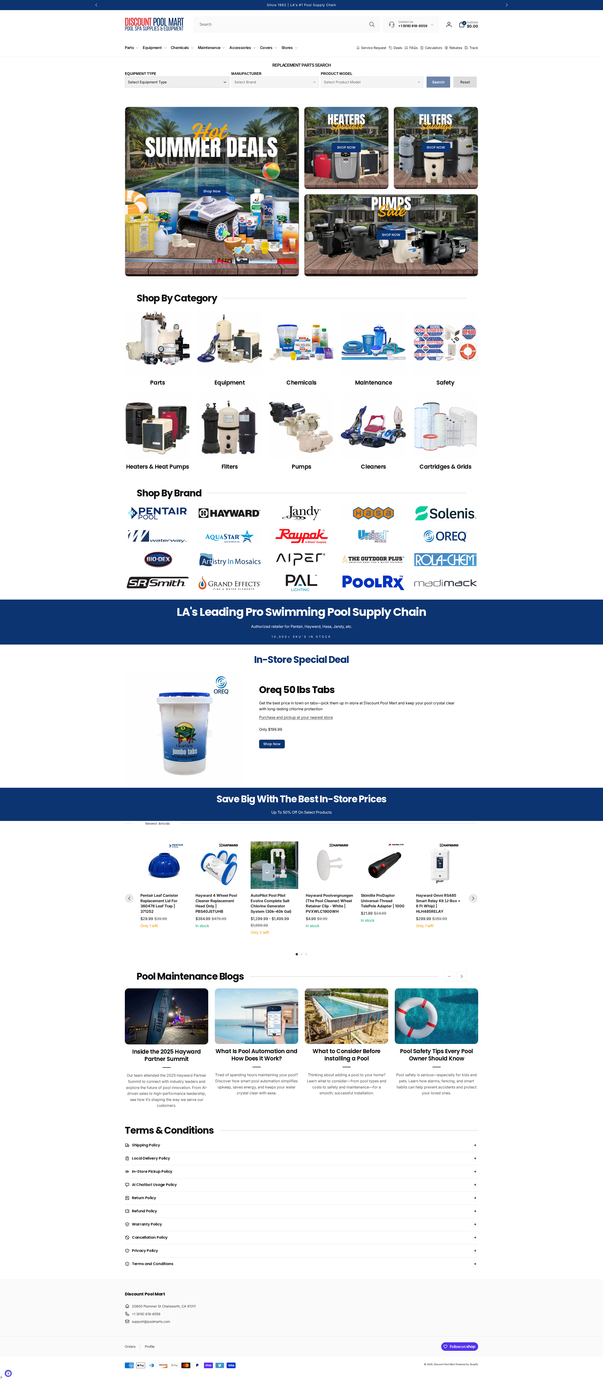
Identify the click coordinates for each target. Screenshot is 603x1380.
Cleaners (373, 466)
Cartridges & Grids (445, 466)
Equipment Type (140, 74)
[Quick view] (183, 884)
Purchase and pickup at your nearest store (296, 717)
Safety (445, 382)
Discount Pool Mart (444, 1364)
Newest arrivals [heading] (157, 823)
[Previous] (129, 898)
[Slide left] (97, 5)
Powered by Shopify (467, 1364)
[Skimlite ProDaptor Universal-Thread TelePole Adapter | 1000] (384, 865)
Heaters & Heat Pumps (157, 466)
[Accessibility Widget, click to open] (8, 1373)
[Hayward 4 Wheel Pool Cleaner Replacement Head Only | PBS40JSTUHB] (219, 865)
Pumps (301, 466)
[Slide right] (506, 5)
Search (438, 82)
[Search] (372, 24)
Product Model (336, 74)
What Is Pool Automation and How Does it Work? (256, 1054)
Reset (465, 82)
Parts (157, 382)
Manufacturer (246, 74)
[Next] (473, 898)
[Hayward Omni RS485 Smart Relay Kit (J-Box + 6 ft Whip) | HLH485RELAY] (440, 865)
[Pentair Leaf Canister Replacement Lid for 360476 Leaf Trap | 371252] (164, 865)
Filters (229, 466)
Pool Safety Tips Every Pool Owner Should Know (436, 1054)
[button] (468, 24)
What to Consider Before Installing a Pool (346, 1054)
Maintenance (373, 382)
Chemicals (301, 382)
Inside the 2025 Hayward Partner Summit (166, 1055)
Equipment (229, 382)
